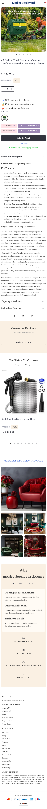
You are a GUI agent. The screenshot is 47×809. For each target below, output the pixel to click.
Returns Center (7, 718)
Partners (5, 758)
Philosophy (6, 764)
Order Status (6, 724)
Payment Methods (8, 721)
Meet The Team (7, 739)
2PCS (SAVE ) (9, 125)
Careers (5, 742)
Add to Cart (23, 138)
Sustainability (7, 761)
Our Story (5, 732)
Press (4, 745)
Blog (4, 736)
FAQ (4, 714)
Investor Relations (8, 755)
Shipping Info (6, 711)
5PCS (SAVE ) (9, 131)
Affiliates (5, 752)
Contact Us (6, 708)
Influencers (6, 748)
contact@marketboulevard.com (13, 700)
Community (6, 768)
